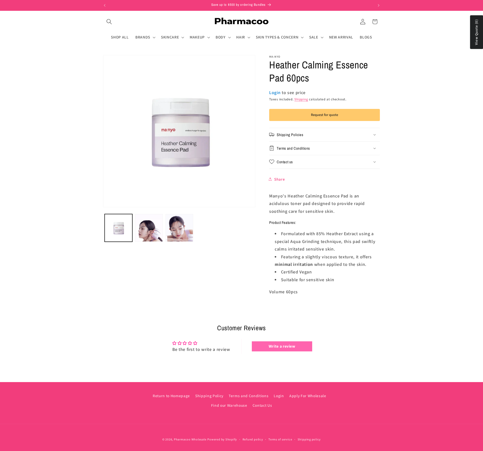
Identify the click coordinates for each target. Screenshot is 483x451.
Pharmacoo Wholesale (190, 439)
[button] (109, 22)
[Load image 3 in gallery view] (179, 228)
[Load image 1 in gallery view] (118, 228)
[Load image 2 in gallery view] (149, 228)
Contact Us (262, 405)
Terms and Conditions (248, 395)
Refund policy (253, 439)
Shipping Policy (209, 395)
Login (279, 395)
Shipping (301, 99)
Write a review (282, 346)
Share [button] (279, 178)
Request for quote (324, 114)
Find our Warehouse (229, 405)
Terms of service (280, 439)
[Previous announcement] (104, 5)
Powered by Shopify (222, 439)
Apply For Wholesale (307, 395)
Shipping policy (309, 439)
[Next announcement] (378, 5)
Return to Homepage (171, 395)
